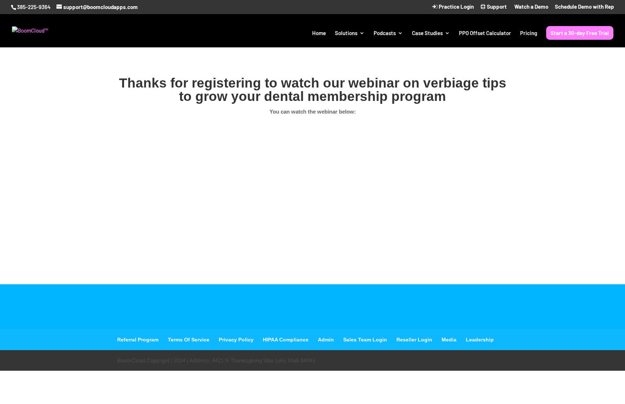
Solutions (346, 33)
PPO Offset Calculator (485, 33)
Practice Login (456, 7)
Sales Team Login (365, 340)
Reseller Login (414, 340)
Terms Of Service (188, 340)
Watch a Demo (530, 7)
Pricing (528, 33)
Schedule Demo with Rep (584, 7)
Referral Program (137, 340)
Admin (326, 340)
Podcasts (385, 33)
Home (319, 33)
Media (449, 340)
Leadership (480, 340)
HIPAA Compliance (286, 340)
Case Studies (427, 33)
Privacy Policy (236, 340)
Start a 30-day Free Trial (579, 33)
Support (496, 7)
